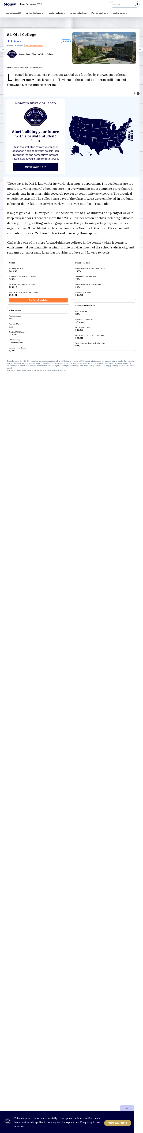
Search (136, 4)
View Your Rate (35, 167)
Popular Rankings (55, 13)
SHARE (66, 41)
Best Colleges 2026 (31, 4)
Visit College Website (34, 46)
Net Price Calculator (38, 300)
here (40, 67)
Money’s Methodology (78, 13)
